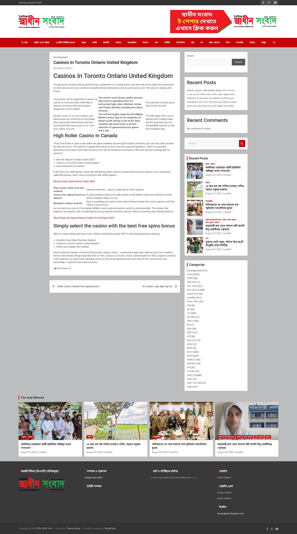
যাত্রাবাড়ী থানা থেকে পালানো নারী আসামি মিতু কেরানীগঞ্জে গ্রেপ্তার (212, 102)
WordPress (110, 528)
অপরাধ (224, 220)
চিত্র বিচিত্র (191, 317)
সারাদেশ (118, 42)
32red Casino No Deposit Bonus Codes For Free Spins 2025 (83, 217)
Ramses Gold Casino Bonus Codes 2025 (74, 181)
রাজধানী (190, 355)
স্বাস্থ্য (263, 42)
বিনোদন (145, 42)
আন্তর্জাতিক (132, 42)
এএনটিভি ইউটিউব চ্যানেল (65, 42)
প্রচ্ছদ (83, 42)
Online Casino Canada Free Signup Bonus (78, 286)
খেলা (156, 42)
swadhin (227, 175)
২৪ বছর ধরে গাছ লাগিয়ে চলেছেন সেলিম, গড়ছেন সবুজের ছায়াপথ (211, 94)
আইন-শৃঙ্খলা (209, 222)
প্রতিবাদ (190, 344)
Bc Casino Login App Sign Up (157, 286)
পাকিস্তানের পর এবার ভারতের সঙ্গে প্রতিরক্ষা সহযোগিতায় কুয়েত (210, 98)
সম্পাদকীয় (239, 42)
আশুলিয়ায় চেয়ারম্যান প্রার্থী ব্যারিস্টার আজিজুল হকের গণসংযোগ (210, 90)
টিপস (189, 324)
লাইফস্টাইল (180, 42)
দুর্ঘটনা (189, 328)
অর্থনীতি (167, 42)
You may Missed (32, 397)
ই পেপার (25, 42)
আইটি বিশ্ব (191, 282)
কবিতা (189, 305)
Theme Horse (73, 528)
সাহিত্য (252, 42)
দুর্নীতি (189, 332)
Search (190, 55)
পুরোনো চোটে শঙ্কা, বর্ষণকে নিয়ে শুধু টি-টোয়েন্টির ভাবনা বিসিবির (210, 106)
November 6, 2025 (62, 68)
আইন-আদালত (214, 42)
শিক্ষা (228, 42)
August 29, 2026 (213, 175)
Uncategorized (213, 220)
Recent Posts (198, 158)
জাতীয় (94, 42)
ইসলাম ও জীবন (192, 301)
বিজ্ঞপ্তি (190, 348)
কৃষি (192, 42)
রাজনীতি (106, 42)
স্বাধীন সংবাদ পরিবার (41, 42)
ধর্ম (201, 42)
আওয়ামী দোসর (192, 293)
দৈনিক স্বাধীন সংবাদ (44, 528)
